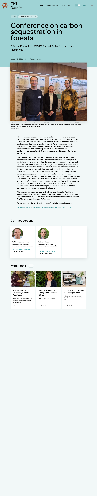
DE (76, 5)
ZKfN (41, 5)
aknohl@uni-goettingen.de (21, 249)
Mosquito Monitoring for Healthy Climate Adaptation (21, 293)
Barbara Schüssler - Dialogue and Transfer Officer (48, 293)
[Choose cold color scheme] (82, 5)
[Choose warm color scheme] (85, 5)
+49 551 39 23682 (19, 251)
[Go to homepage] (16, 5)
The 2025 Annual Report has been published (74, 292)
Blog (69, 5)
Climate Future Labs (52, 5)
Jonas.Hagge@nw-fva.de (46, 251)
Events (63, 5)
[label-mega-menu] (92, 5)
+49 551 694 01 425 (45, 253)
